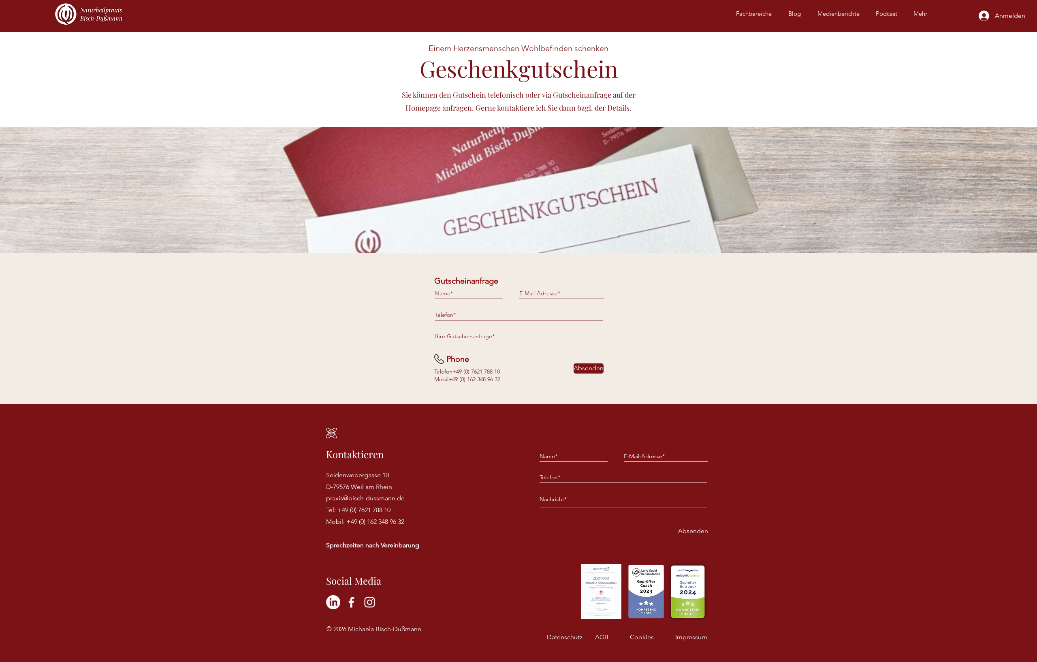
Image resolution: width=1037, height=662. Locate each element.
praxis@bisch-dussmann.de (365, 498)
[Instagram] (370, 602)
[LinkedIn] (333, 602)
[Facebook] (351, 602)
